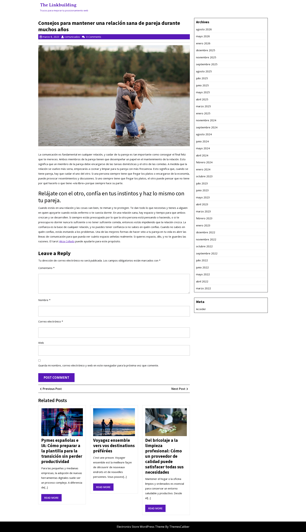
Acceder (201, 309)
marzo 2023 (203, 211)
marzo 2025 (203, 106)
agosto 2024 (204, 134)
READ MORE (53, 498)
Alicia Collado (67, 241)
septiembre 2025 (206, 64)
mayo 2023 (203, 197)
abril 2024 (202, 155)
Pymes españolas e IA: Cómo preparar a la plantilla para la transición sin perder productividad (61, 450)
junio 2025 (202, 85)
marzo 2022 (203, 288)
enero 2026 (203, 43)
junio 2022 (202, 267)
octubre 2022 (204, 246)
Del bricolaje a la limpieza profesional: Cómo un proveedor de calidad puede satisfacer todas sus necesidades (164, 456)
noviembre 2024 (206, 120)
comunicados (72, 36)
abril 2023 (202, 204)
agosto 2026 (204, 29)
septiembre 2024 (206, 127)
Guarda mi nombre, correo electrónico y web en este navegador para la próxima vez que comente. (98, 365)
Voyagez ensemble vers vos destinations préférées (114, 445)
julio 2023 (202, 183)
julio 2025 (202, 78)
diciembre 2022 (205, 232)
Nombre (44, 300)
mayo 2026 (203, 36)
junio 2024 (202, 141)
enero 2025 (203, 113)
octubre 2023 (204, 176)
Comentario (46, 268)
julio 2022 (202, 260)
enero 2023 (203, 225)
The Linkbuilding (58, 4)
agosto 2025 (204, 71)
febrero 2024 (204, 162)
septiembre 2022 (206, 253)
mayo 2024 (203, 148)
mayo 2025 (203, 92)
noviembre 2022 (206, 239)
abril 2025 (202, 99)
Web (41, 342)
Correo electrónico (50, 321)
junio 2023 (202, 190)
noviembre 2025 (206, 57)
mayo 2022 (203, 274)
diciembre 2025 (205, 50)
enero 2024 (203, 169)
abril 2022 (202, 281)
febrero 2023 (204, 218)
